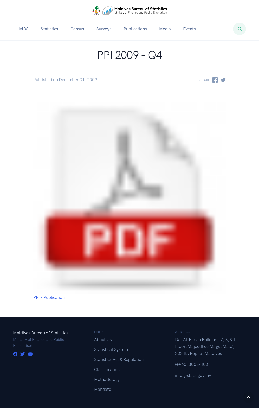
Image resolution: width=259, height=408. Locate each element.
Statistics (49, 28)
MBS (24, 28)
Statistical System (111, 349)
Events (189, 28)
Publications (135, 28)
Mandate (102, 389)
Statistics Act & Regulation (119, 359)
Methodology (107, 379)
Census (77, 28)
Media (165, 28)
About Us (103, 339)
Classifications (108, 369)
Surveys (104, 28)
